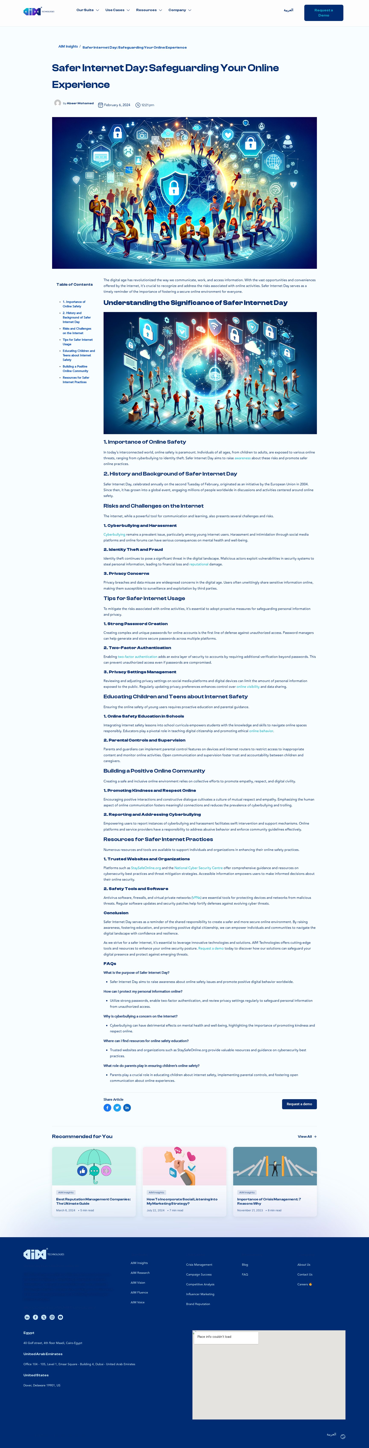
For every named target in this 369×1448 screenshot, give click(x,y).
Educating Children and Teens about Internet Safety (79, 355)
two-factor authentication (137, 656)
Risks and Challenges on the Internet (77, 331)
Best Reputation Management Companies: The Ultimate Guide (93, 1201)
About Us (303, 1264)
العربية (288, 10)
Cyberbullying (114, 534)
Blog (245, 1264)
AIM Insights (139, 1263)
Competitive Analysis (200, 1284)
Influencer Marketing (200, 1294)
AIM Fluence (139, 1292)
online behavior (261, 731)
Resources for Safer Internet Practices (76, 380)
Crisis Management (199, 1264)
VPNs (196, 897)
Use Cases (114, 10)
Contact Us (304, 1274)
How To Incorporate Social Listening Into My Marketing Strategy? (182, 1201)
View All (305, 1137)
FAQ (245, 1274)
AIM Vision (138, 1282)
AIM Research (140, 1273)
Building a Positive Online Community (75, 368)
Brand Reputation (198, 1304)
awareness (243, 458)
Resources (146, 10)
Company (177, 10)
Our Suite (85, 10)
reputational (198, 564)
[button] (87, 10)
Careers (303, 1284)
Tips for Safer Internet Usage (78, 342)
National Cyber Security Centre (198, 868)
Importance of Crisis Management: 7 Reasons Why (269, 1201)
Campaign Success (199, 1274)
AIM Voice (138, 1302)
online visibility (248, 686)
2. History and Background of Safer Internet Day (77, 317)
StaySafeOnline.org (146, 868)
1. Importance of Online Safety (74, 304)
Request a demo (211, 948)
